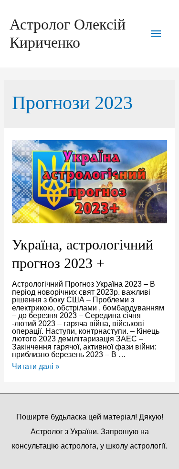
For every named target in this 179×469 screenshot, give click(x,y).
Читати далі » (36, 366)
